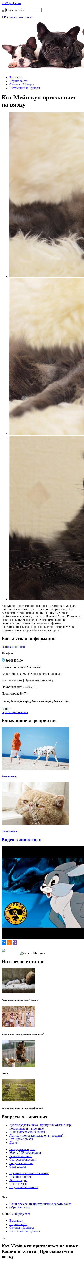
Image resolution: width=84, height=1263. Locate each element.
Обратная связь (19, 1207)
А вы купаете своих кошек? (27, 1132)
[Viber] (15, 942)
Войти (6, 708)
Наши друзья (9, 831)
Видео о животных (21, 839)
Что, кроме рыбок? (21, 1139)
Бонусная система (21, 1163)
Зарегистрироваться (15, 712)
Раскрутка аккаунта (22, 1149)
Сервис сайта (18, 81)
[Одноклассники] (9, 942)
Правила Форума (20, 1176)
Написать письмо (13, 646)
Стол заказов (18, 1166)
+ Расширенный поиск (17, 17)
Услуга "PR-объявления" (25, 1152)
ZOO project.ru (11, 3)
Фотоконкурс (9, 776)
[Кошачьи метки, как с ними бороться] (18, 992)
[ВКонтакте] (4, 942)
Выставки (16, 77)
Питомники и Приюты (24, 88)
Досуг (13, 1142)
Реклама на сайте (20, 1156)
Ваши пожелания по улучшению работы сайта (40, 1203)
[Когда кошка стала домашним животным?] (18, 1026)
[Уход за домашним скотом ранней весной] (18, 1100)
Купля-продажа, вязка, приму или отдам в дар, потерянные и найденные (40, 1126)
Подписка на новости (23, 1187)
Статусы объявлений (23, 1159)
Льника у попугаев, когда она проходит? (36, 1135)
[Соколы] (18, 1065)
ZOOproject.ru (21, 1214)
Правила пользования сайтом (29, 1173)
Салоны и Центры (21, 84)
